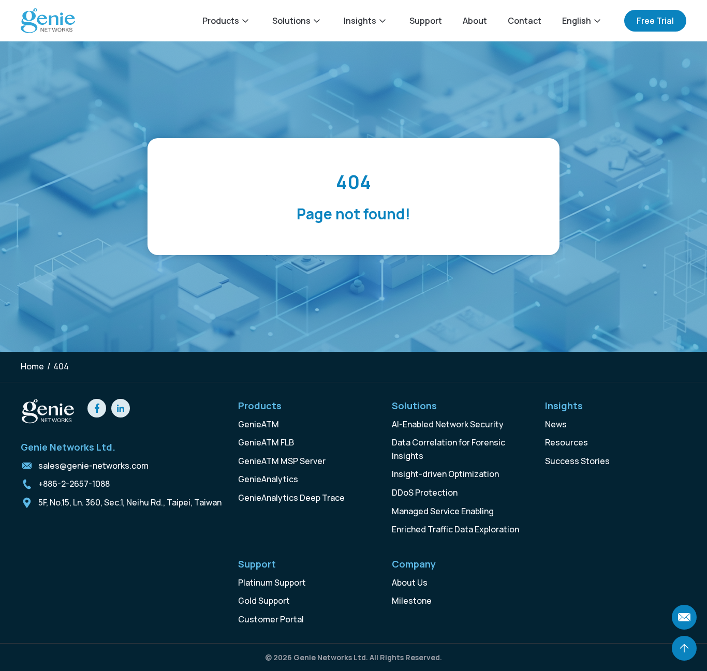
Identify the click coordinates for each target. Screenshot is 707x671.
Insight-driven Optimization (445, 474)
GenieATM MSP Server (282, 461)
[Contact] (684, 617)
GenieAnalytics (268, 479)
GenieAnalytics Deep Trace (291, 497)
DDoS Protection (425, 492)
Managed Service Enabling (443, 511)
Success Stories (577, 461)
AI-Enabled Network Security (448, 424)
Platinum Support (272, 582)
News (556, 424)
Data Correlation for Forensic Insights (448, 449)
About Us (410, 582)
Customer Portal (271, 619)
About (475, 20)
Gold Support (264, 600)
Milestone (412, 600)
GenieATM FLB (266, 442)
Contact (524, 20)
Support (425, 20)
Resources (566, 442)
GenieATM (258, 424)
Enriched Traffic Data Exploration (455, 529)
